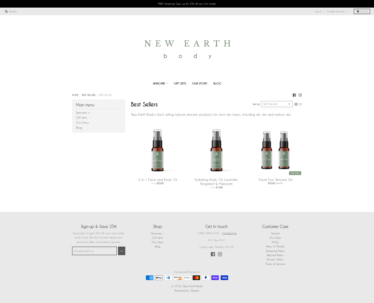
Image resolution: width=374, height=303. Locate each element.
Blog (79, 127)
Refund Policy (275, 255)
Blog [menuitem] (217, 83)
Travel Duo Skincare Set (275, 179)
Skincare (81, 112)
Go (121, 251)
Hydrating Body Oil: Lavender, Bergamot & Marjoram (216, 182)
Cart (363, 11)
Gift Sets (81, 117)
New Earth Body (193, 286)
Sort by (256, 104)
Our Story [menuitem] (199, 83)
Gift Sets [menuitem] (180, 83)
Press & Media (275, 246)
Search (275, 233)
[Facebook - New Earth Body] (294, 95)
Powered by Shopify (187, 290)
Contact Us (229, 233)
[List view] (300, 104)
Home (75, 95)
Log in (318, 11)
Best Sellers (88, 95)
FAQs (275, 242)
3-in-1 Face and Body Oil (157, 179)
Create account (336, 11)
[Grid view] (296, 104)
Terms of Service (275, 263)
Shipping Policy (275, 250)
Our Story (82, 122)
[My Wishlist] (350, 11)
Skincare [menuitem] (159, 83)
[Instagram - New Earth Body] (300, 95)
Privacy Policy (275, 259)
